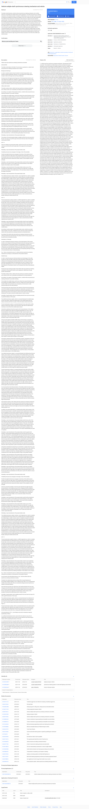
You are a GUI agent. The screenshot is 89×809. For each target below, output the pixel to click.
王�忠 (55, 21)
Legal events (57, 52)
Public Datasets (43, 807)
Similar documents (64, 52)
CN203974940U (5, 716)
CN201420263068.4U (6, 774)
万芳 (58, 21)
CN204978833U (5, 759)
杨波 (60, 21)
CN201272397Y (5, 756)
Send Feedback (35, 807)
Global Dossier (61, 55)
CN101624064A (5, 724)
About (28, 807)
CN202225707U (5, 729)
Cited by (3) (52, 52)
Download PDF (52, 16)
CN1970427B (4, 734)
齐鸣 (52, 21)
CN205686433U (5, 751)
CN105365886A (5, 726)
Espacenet (56, 55)
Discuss (66, 55)
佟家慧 (62, 21)
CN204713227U (5, 739)
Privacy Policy (55, 807)
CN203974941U (5, 711)
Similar (67, 16)
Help (61, 807)
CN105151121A (5, 701)
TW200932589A (5, 706)
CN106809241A (5, 721)
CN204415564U (5, 704)
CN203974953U (5, 754)
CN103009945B (5, 749)
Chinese (56, 19)
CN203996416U (5, 761)
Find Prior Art (61, 16)
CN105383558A (5, 684)
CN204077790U (5, 744)
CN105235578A (5, 681)
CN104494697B (5, 741)
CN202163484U (5, 731)
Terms (49, 807)
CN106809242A (5, 719)
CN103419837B (5, 746)
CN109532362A (5, 687)
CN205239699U (5, 736)
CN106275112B (5, 709)
